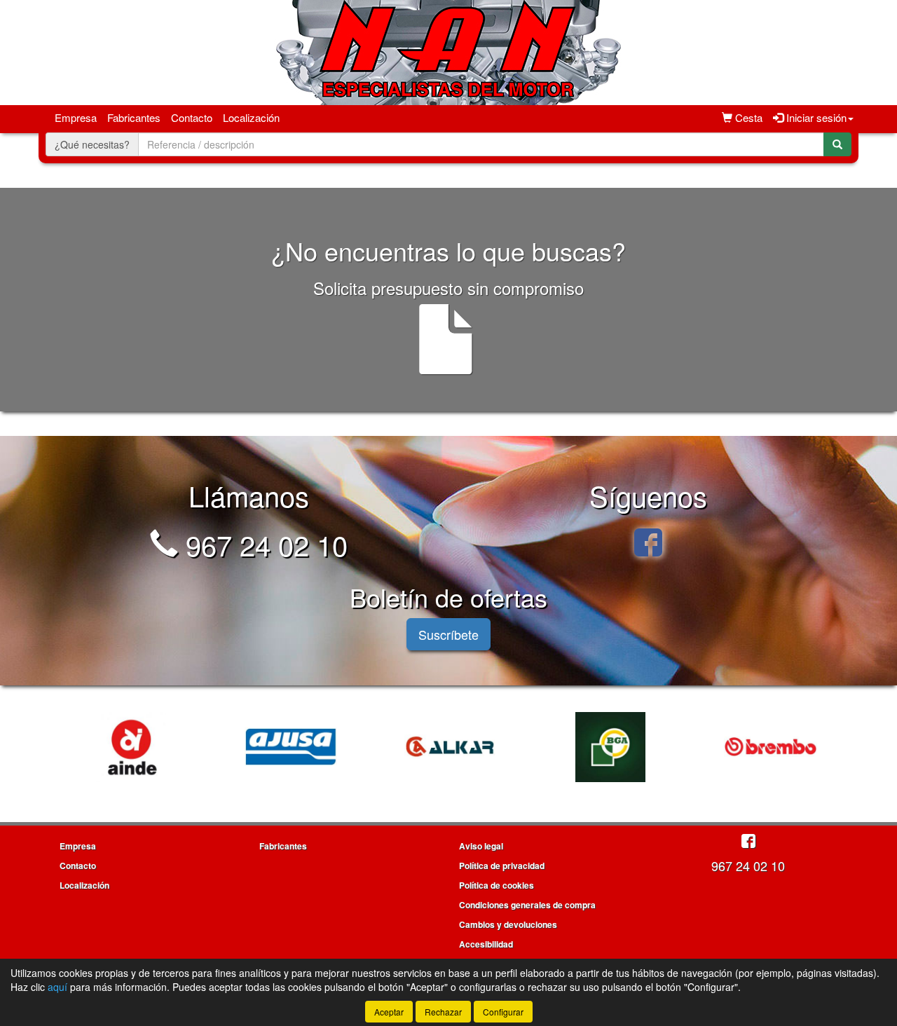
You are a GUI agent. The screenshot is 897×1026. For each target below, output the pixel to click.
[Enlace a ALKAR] (450, 747)
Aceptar (389, 1012)
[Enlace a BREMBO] (770, 747)
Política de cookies (496, 885)
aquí (57, 987)
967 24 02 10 (263, 544)
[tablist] (448, 745)
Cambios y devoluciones (508, 924)
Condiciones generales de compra (527, 904)
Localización (251, 117)
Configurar (503, 1012)
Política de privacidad (502, 865)
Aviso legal (481, 846)
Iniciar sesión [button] (815, 117)
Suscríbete (448, 634)
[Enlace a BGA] (610, 747)
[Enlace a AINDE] (131, 747)
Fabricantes (133, 117)
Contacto (191, 117)
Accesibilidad (486, 944)
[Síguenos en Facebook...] (648, 544)
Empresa (76, 117)
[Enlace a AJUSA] (290, 747)
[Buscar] (837, 144)
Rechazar (443, 1012)
